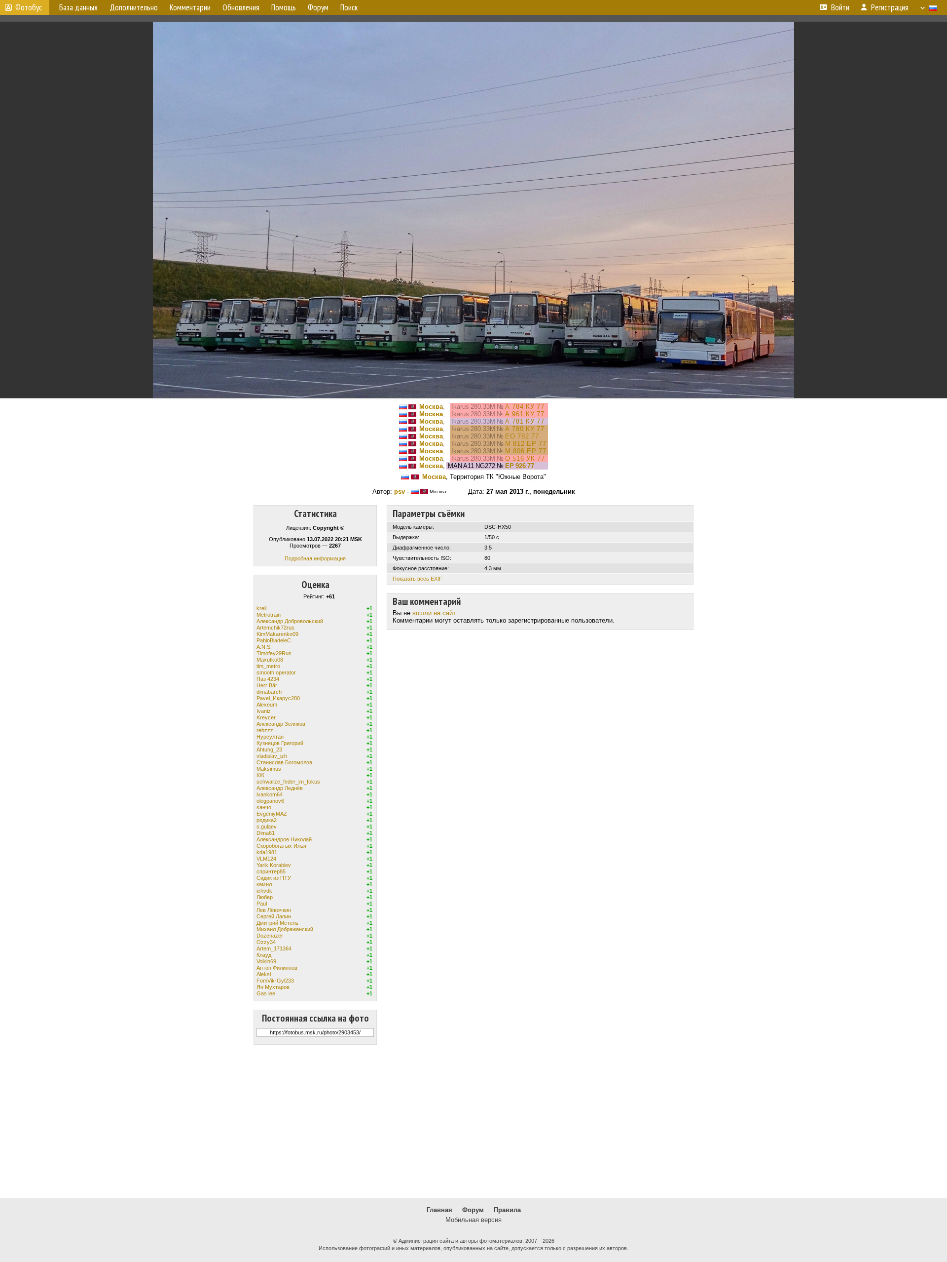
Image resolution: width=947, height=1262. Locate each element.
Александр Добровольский (289, 621)
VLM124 (266, 859)
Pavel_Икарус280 (278, 698)
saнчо (263, 807)
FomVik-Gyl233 (275, 981)
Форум (473, 1210)
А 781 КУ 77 (525, 421)
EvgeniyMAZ (271, 814)
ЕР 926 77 (519, 466)
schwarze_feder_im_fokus (288, 782)
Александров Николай (284, 839)
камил (264, 884)
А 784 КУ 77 (525, 406)
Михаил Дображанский (284, 929)
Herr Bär (266, 685)
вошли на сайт (433, 613)
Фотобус (28, 7)
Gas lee (265, 993)
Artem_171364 (273, 948)
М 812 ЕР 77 (525, 443)
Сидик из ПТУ (273, 878)
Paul (261, 904)
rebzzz (264, 730)
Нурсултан (270, 737)
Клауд (263, 955)
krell (261, 608)
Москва (431, 406)
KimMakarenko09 (277, 634)
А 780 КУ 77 (525, 429)
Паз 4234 (267, 679)
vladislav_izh (271, 756)
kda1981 (266, 852)
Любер (264, 897)
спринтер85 (271, 871)
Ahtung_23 (269, 749)
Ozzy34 (266, 942)
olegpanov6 (270, 801)
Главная (439, 1210)
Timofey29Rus (273, 653)
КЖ (260, 775)
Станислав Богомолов (284, 762)
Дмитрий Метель (277, 923)
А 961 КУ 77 (525, 414)
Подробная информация (315, 558)
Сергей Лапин (273, 916)
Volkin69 (266, 961)
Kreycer (266, 717)
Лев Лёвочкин (273, 910)
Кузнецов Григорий (279, 743)
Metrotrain (268, 615)
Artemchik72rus (275, 628)
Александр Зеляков (280, 724)
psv (399, 491)
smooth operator (276, 672)
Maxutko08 (269, 660)
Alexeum (266, 705)
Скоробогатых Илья (281, 846)
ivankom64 (269, 794)
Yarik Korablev (273, 865)
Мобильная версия (473, 1219)
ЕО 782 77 (522, 436)
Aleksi (263, 974)
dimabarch (269, 692)
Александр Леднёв (279, 788)
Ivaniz (263, 711)
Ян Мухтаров (273, 987)
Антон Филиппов (276, 968)
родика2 (266, 820)
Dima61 (265, 833)
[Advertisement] (473, 1121)
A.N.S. (264, 647)
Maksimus (268, 769)
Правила (507, 1210)
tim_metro (268, 666)
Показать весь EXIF (417, 579)
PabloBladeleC (273, 640)
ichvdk (264, 891)
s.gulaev (266, 826)
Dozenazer (269, 936)
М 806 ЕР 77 (525, 451)
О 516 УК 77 (525, 458)
